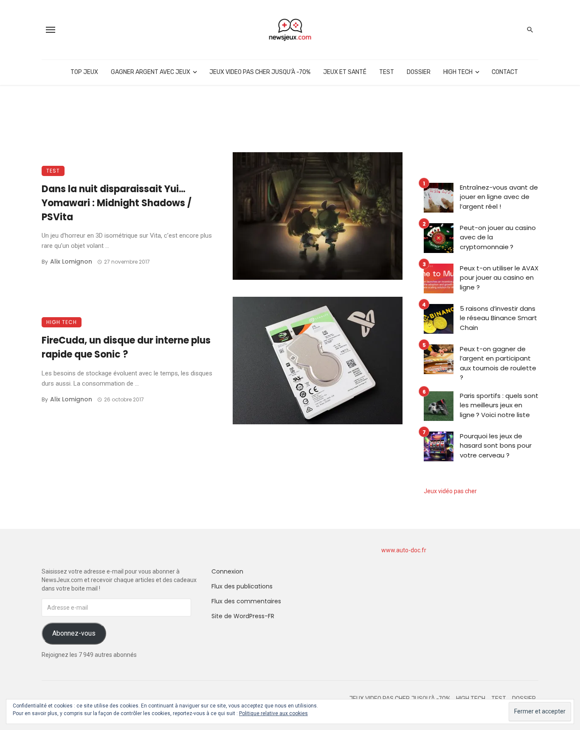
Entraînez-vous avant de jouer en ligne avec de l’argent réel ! (499, 197)
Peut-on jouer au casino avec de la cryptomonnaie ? (498, 237)
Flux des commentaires (246, 601)
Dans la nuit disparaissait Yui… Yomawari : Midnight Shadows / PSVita (116, 203)
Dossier (419, 72)
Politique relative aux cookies (273, 713)
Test (386, 72)
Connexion (227, 571)
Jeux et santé (344, 72)
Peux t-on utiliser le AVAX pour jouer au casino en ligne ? (499, 278)
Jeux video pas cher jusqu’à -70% (259, 72)
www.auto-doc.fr (403, 550)
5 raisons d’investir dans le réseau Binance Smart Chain (498, 318)
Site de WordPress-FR (242, 616)
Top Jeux (84, 72)
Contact (505, 72)
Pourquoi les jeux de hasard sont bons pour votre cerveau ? (496, 446)
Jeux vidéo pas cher (450, 491)
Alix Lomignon (71, 261)
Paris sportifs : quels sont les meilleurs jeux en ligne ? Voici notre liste (499, 405)
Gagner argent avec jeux (150, 72)
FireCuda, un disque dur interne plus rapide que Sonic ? (126, 347)
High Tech (458, 72)
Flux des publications (242, 586)
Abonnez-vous (74, 633)
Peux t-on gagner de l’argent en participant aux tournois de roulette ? (498, 363)
